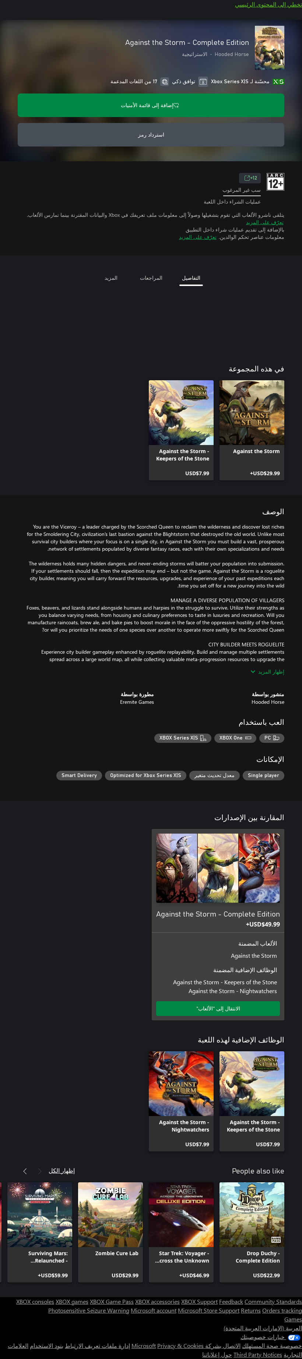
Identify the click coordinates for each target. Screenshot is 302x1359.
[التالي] (25, 1171)
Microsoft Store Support (208, 1310)
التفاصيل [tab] (191, 277)
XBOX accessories (157, 1301)
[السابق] (39, 1171)
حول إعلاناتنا (217, 1354)
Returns (251, 1310)
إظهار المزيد (271, 671)
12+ (253, 178)
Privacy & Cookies (180, 1345)
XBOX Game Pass (112, 1301)
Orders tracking (282, 1310)
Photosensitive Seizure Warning (88, 1310)
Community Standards (273, 1301)
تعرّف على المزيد (265, 222)
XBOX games (72, 1301)
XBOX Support (199, 1301)
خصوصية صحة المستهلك (272, 1345)
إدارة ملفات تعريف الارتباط (97, 1345)
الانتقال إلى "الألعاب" (218, 1008)
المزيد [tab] (111, 277)
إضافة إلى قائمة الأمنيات (147, 105)
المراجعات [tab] (151, 277)
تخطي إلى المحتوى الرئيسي (268, 4)
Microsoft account (153, 1310)
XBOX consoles (35, 1301)
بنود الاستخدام (46, 1345)
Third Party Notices (257, 1354)
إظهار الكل (62, 1170)
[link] (252, 430)
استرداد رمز (151, 134)
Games (293, 1319)
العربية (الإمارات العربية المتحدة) (263, 1328)
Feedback (231, 1301)
